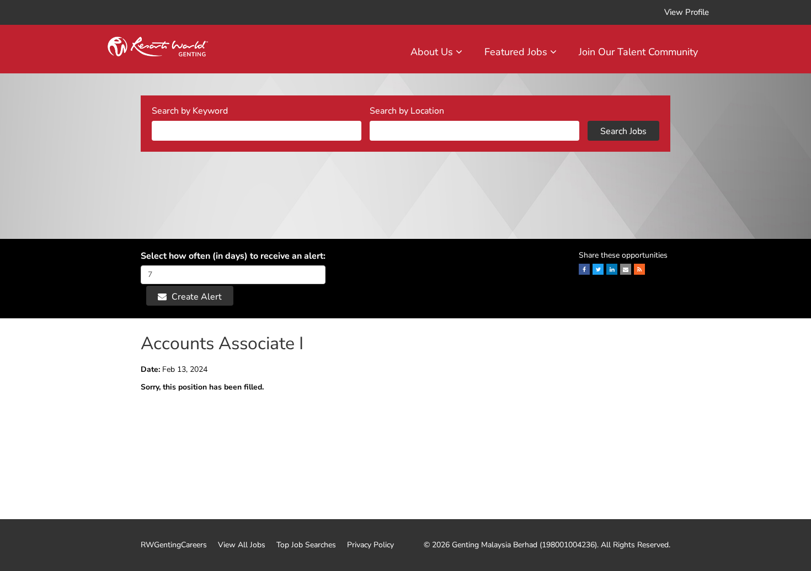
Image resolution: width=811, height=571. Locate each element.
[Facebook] (584, 269)
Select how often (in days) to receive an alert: (233, 256)
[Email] (625, 269)
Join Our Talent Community (638, 51)
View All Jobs (241, 545)
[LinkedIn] (611, 269)
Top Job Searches (306, 545)
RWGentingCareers (174, 545)
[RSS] (639, 269)
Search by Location (407, 110)
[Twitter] (598, 269)
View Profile (686, 12)
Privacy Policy (370, 545)
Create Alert (195, 297)
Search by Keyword (190, 110)
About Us (433, 51)
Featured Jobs (517, 51)
